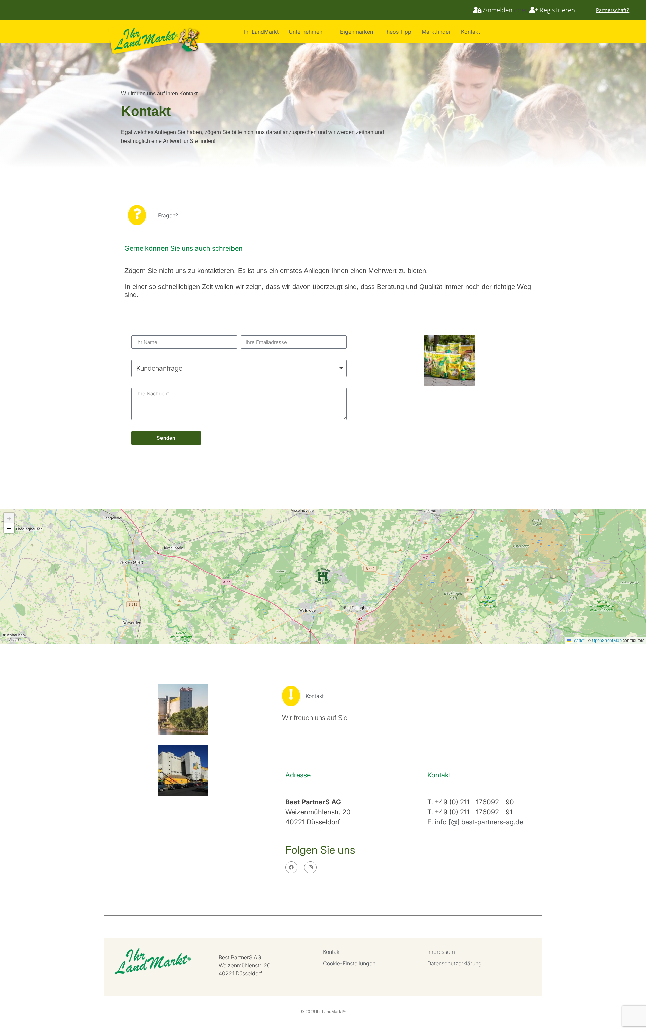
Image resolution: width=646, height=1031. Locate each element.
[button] (323, 576)
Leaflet (578, 640)
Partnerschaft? (612, 10)
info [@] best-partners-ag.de (479, 822)
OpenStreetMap (607, 640)
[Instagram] (310, 867)
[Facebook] (291, 867)
